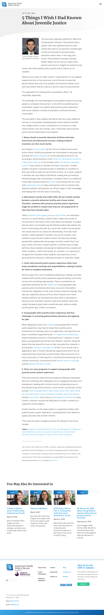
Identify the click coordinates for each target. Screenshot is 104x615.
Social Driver (75, 612)
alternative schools (35, 185)
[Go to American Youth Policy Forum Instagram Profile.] (68, 585)
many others (33, 397)
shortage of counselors (63, 397)
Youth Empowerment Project (41, 391)
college (51, 324)
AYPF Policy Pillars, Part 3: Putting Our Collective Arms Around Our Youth (62, 512)
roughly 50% (52, 284)
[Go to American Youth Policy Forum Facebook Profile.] (64, 585)
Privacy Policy (62, 612)
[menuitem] (61, 585)
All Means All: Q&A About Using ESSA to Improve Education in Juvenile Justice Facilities (87, 513)
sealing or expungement (43, 347)
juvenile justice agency (38, 215)
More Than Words (71, 394)
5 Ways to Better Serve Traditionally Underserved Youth (16, 510)
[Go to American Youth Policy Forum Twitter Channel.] (61, 585)
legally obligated (40, 155)
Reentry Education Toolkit (40, 364)
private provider (59, 215)
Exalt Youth (59, 391)
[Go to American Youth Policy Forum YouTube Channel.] (66, 585)
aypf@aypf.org (14, 604)
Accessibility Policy (52, 612)
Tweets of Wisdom (38, 508)
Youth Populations (65, 434)
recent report (40, 149)
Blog (33, 13)
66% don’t (51, 182)
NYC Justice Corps (37, 394)
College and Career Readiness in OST (42, 429)
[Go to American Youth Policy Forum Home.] (12, 4)
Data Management (64, 429)
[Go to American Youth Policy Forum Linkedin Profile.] (71, 585)
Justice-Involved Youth (54, 432)
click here (55, 460)
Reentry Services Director (67, 360)
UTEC (67, 391)
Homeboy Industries (54, 394)
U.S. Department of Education (65, 334)
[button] (100, 4)
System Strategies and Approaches (43, 434)
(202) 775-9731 (14, 601)
